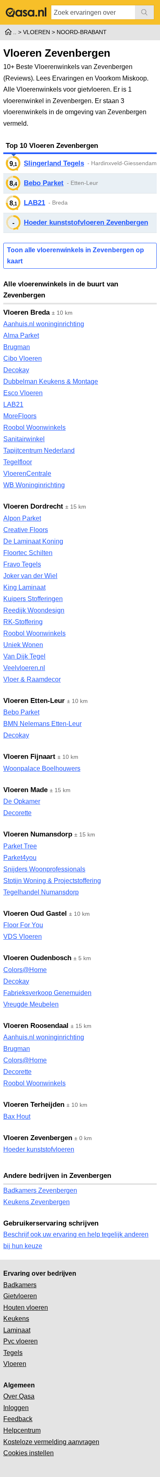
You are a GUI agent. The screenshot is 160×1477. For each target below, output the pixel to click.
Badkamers (20, 1284)
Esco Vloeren (23, 392)
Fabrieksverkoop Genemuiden (47, 992)
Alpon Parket (22, 518)
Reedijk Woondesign (33, 610)
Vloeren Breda (26, 312)
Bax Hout (16, 1116)
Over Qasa (18, 1396)
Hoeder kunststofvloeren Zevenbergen (86, 222)
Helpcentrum (22, 1430)
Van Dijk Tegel (24, 656)
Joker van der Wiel (30, 575)
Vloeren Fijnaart (29, 756)
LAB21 (34, 203)
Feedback (17, 1418)
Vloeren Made (25, 790)
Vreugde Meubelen (31, 1004)
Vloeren (14, 1363)
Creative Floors (25, 529)
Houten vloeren (25, 1307)
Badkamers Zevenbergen (40, 1190)
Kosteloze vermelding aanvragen (51, 1441)
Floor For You (23, 925)
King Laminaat (24, 587)
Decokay (16, 369)
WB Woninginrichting (34, 485)
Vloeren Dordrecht (33, 506)
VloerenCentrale (27, 473)
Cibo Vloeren (22, 358)
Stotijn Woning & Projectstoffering (52, 880)
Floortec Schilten (28, 552)
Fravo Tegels (22, 564)
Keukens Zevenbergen (36, 1201)
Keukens (16, 1318)
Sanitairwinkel (24, 438)
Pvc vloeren (20, 1341)
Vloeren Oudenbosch (37, 958)
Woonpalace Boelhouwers (41, 768)
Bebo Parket (44, 183)
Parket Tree (20, 846)
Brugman (16, 346)
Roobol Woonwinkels (34, 427)
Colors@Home (25, 969)
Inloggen (16, 1407)
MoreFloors (20, 415)
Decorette (17, 812)
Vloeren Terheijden (33, 1104)
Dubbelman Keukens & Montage (50, 381)
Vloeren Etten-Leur (34, 701)
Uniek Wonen (23, 644)
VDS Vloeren (22, 936)
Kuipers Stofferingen (33, 598)
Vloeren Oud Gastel (35, 913)
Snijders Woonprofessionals (44, 869)
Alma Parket (21, 335)
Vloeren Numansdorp (37, 834)
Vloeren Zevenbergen (37, 1138)
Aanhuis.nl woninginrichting (43, 323)
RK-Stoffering (23, 621)
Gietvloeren (20, 1296)
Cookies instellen (28, 1452)
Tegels (13, 1352)
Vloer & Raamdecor (32, 679)
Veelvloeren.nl (24, 667)
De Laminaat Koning (33, 541)
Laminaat (16, 1330)
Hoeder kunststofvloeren (38, 1149)
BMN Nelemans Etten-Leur (42, 723)
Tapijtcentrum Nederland (39, 450)
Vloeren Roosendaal (36, 1026)
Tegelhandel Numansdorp (41, 892)
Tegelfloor (17, 462)
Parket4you (20, 857)
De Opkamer (21, 801)
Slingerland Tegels (54, 163)
